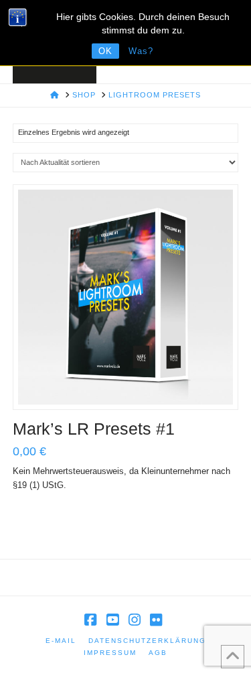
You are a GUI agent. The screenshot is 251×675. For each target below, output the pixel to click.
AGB (158, 652)
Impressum (110, 652)
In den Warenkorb (131, 385)
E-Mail (61, 640)
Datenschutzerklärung (147, 640)
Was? (141, 51)
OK (105, 51)
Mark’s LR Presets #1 (94, 428)
